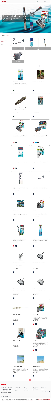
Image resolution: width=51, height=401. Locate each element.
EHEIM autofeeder (16, 133)
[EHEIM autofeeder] (20, 126)
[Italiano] (38, 1)
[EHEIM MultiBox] (20, 204)
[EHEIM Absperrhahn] (40, 100)
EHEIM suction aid (16, 340)
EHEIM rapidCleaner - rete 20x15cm (39, 288)
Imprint (33, 390)
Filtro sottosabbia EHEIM (17, 366)
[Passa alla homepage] (4, 1)
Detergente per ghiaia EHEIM (38, 81)
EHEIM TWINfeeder (36, 340)
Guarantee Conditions (35, 389)
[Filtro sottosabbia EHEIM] (20, 360)
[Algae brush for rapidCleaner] (20, 74)
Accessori (2, 41)
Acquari (2, 37)
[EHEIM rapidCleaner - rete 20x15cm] (40, 282)
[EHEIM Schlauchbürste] (20, 308)
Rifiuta (37, 399)
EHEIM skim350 (35, 314)
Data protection (34, 388)
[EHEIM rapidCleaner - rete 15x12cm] (20, 282)
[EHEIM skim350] (40, 308)
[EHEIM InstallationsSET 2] (40, 178)
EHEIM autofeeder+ (36, 133)
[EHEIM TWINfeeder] (40, 334)
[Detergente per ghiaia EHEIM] (40, 74)
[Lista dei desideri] (44, 1)
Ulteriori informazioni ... (30, 400)
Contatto (25, 388)
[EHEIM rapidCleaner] (40, 230)
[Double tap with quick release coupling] (20, 100)
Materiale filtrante (4, 40)
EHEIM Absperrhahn (36, 107)
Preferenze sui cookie (35, 387)
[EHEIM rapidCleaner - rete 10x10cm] (20, 256)
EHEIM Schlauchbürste (17, 314)
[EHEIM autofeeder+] (40, 126)
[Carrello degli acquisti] (46, 1)
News (25, 389)
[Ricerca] (47, 1)
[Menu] (48, 1)
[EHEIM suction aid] (20, 334)
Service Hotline (43, 387)
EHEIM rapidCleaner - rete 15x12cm (19, 288)
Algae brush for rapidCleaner (18, 81)
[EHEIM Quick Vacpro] (20, 230)
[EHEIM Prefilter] (40, 204)
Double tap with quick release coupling (20, 107)
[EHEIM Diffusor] (20, 152)
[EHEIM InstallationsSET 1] (20, 178)
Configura (40, 399)
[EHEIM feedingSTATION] (40, 152)
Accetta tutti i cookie (46, 399)
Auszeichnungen (26, 390)
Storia (25, 387)
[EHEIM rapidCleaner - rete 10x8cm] (40, 256)
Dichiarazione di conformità (17, 387)
